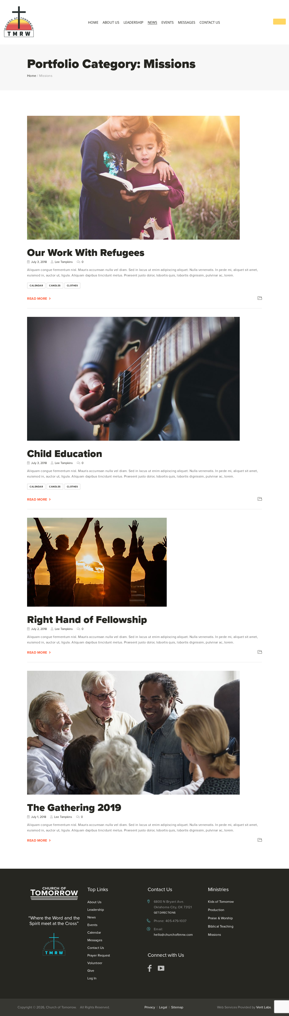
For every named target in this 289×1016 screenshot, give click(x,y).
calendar (36, 285)
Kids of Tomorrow (221, 901)
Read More (37, 298)
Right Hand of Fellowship (87, 619)
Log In (92, 978)
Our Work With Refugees (85, 252)
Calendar (94, 932)
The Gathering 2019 (74, 807)
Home (93, 23)
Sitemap (177, 1007)
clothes (72, 285)
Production (216, 909)
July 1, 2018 (38, 817)
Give (90, 970)
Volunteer (94, 963)
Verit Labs (263, 1007)
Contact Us (210, 23)
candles (55, 285)
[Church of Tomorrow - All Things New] (19, 22)
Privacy (149, 1007)
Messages (186, 23)
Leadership (133, 23)
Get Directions (165, 913)
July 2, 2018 (39, 629)
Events (167, 23)
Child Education (64, 453)
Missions (214, 934)
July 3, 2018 (39, 262)
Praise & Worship (220, 918)
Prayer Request (98, 955)
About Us (111, 23)
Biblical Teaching (220, 926)
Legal (163, 1007)
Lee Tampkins (64, 262)
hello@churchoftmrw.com (173, 934)
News (152, 23)
